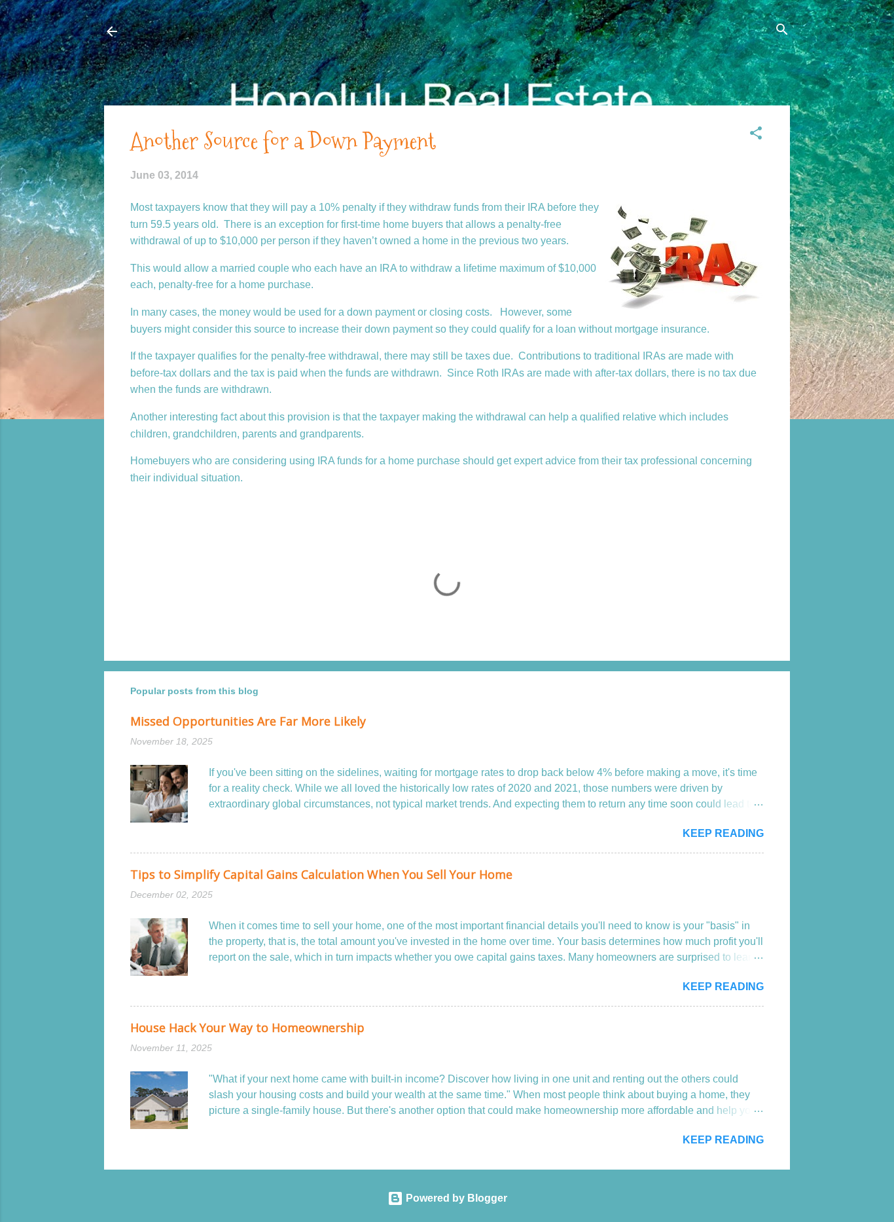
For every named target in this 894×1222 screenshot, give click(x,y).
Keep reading (723, 833)
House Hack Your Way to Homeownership (247, 1027)
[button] (756, 134)
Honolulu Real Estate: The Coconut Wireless (250, 31)
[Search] (782, 30)
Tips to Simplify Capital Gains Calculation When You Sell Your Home (321, 874)
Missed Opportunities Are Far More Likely (248, 721)
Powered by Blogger (455, 1198)
